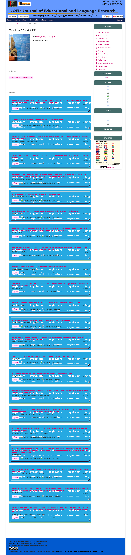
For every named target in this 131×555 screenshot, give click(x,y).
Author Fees (102, 60)
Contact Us (101, 69)
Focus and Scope (103, 32)
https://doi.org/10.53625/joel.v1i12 (47, 37)
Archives (17, 20)
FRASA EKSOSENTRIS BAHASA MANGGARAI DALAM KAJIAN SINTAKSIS (36, 194)
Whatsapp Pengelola (47, 20)
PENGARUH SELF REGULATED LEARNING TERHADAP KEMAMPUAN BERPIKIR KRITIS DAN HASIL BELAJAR (48, 303)
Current (9, 20)
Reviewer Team (102, 38)
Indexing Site (34, 20)
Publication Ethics (103, 42)
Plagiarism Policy (102, 54)
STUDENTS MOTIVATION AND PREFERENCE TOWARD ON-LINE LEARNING (37, 119)
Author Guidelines (104, 45)
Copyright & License (104, 51)
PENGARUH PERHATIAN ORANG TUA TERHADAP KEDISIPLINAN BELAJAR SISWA (39, 266)
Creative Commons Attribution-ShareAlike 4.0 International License (79, 551)
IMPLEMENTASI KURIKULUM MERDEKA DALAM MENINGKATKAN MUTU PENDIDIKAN (41, 320)
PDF (16, 108)
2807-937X (16, 543)
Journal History (102, 57)
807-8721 (34, 543)
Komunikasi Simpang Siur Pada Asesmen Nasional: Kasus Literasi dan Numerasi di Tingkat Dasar (45, 211)
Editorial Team (102, 35)
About (25, 20)
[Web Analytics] (104, 167)
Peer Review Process (104, 48)
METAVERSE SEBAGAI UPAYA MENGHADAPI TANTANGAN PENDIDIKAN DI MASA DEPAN (42, 373)
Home (11, 24)
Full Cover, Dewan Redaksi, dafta (22, 77)
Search (121, 20)
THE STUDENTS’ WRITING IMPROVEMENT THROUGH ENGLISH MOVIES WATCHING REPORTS (44, 356)
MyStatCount (111, 167)
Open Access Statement (105, 63)
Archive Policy (102, 66)
